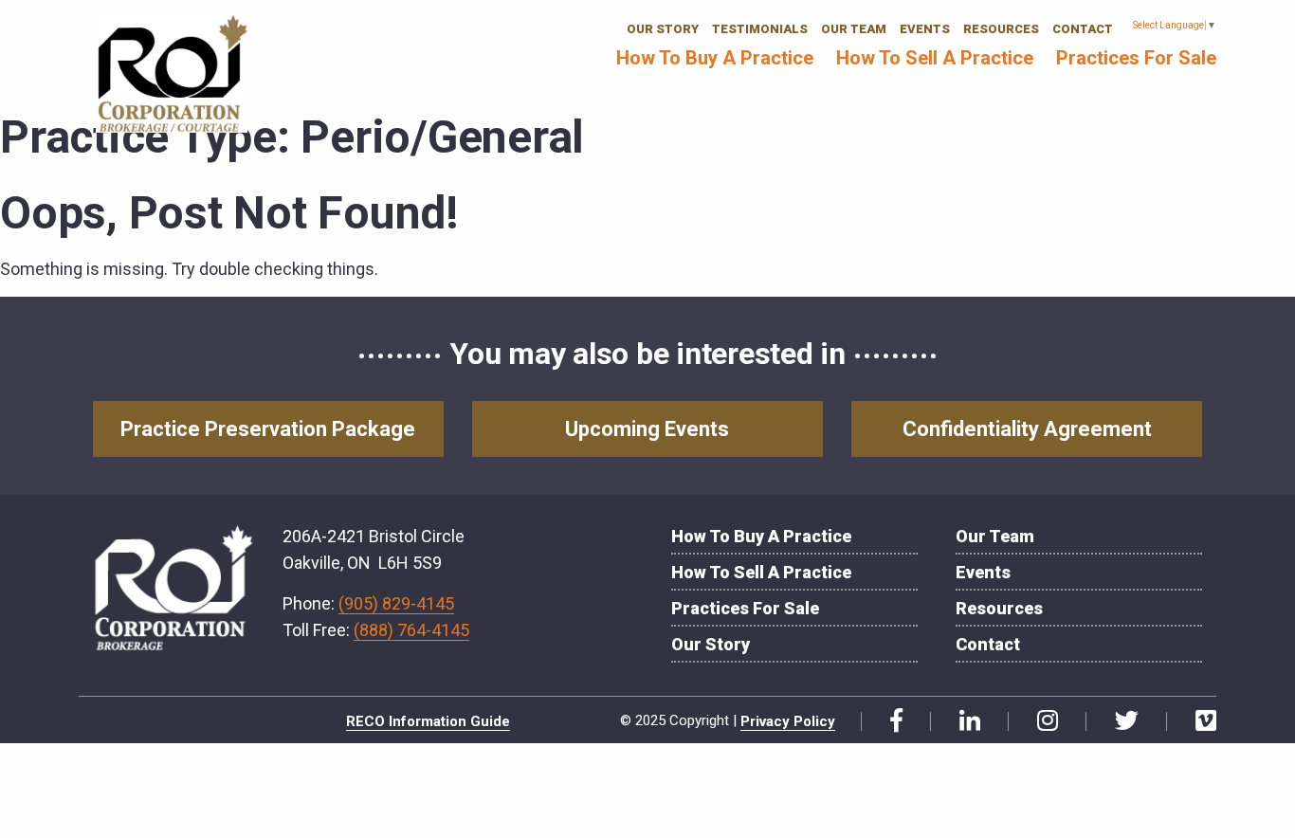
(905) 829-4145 (396, 603)
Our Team (853, 29)
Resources (1001, 29)
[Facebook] (889, 721)
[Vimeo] (1198, 721)
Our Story (663, 29)
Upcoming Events (647, 429)
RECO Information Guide (428, 721)
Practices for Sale (1136, 57)
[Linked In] (962, 721)
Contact (1082, 29)
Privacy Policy (787, 721)
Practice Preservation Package (267, 429)
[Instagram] (1040, 721)
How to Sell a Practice (934, 57)
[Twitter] (1120, 721)
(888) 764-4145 (411, 630)
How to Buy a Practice (714, 57)
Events (925, 29)
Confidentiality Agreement (1027, 429)
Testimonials (760, 29)
